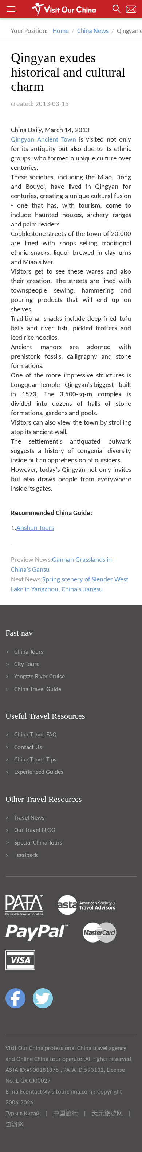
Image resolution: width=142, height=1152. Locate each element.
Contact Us (28, 747)
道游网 (14, 1125)
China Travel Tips (35, 760)
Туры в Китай (22, 1114)
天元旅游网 (107, 1114)
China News (93, 31)
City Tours (26, 664)
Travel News (29, 818)
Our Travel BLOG (34, 830)
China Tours (28, 652)
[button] (71, 9)
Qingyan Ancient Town (43, 139)
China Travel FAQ (35, 735)
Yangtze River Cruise (39, 677)
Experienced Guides (38, 772)
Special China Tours (38, 843)
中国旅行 (65, 1114)
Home (61, 31)
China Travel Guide (37, 689)
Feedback (26, 855)
